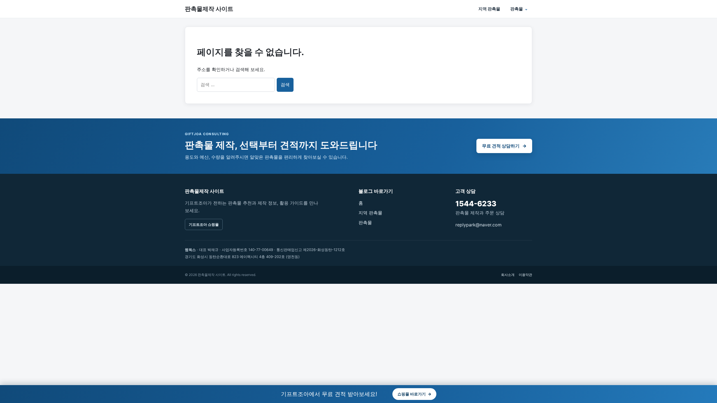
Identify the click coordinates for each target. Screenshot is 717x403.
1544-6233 (475, 203)
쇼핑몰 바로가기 (414, 394)
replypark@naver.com (478, 225)
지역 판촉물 (489, 8)
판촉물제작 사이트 (209, 8)
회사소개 (508, 275)
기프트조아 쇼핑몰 (204, 224)
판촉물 (516, 8)
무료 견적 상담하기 (504, 146)
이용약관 (525, 275)
